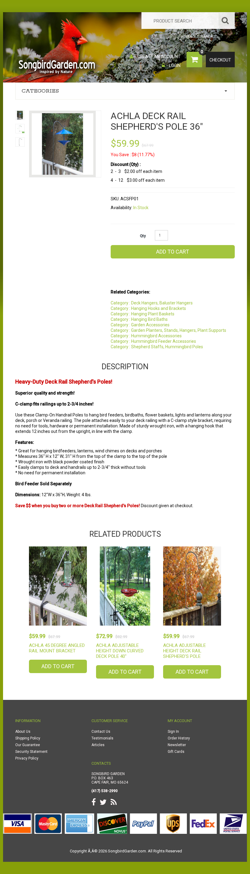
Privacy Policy (26, 758)
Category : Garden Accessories (140, 324)
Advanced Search (196, 36)
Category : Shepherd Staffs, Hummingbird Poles (157, 346)
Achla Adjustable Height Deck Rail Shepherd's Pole (184, 651)
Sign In (173, 731)
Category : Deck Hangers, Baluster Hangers (152, 302)
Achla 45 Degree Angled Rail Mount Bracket (57, 648)
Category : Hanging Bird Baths (139, 319)
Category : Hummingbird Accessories (146, 335)
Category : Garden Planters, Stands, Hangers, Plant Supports (168, 330)
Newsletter (177, 745)
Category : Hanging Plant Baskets (142, 313)
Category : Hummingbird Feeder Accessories (153, 341)
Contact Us (100, 731)
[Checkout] (174, 36)
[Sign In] (158, 36)
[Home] (150, 36)
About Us (22, 731)
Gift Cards (176, 751)
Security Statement (31, 751)
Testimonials (102, 738)
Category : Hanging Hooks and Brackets (148, 308)
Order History (179, 738)
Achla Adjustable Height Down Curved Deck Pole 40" (120, 651)
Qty (143, 236)
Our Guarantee (27, 745)
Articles (98, 745)
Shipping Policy (27, 738)
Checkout (220, 60)
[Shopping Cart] (166, 36)
